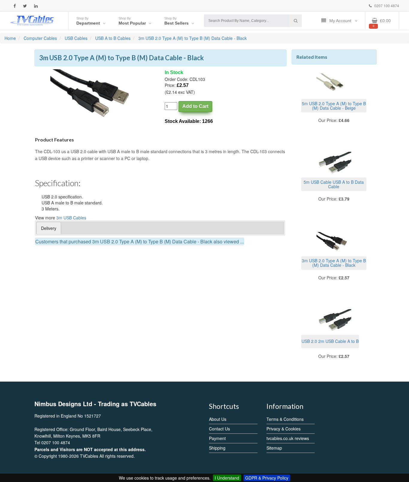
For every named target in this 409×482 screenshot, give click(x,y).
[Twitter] (25, 6)
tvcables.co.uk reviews (287, 438)
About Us (217, 419)
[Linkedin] (36, 6)
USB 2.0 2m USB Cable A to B (330, 341)
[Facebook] (14, 6)
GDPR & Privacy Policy (266, 478)
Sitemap (274, 448)
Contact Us (219, 429)
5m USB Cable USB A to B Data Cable (334, 184)
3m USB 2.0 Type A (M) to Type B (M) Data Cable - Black (334, 262)
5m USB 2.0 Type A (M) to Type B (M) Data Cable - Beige (334, 105)
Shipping (217, 448)
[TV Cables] (32, 20)
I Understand (227, 478)
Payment (217, 438)
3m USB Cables (71, 218)
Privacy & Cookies (283, 429)
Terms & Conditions (285, 419)
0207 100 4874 (386, 5)
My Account (340, 20)
